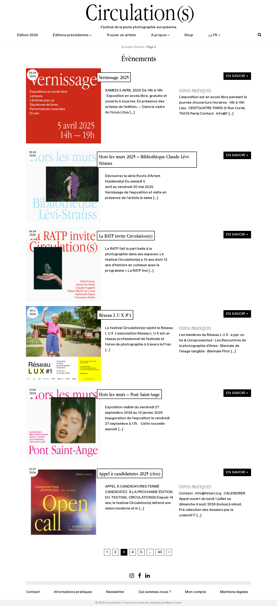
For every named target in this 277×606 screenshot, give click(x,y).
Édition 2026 (27, 35)
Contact (33, 592)
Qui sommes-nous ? (154, 592)
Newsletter (115, 592)
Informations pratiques (73, 592)
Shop (188, 35)
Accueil (126, 47)
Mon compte (195, 592)
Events (139, 47)
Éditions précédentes (70, 35)
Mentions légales (234, 592)
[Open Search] (259, 35)
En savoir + (237, 76)
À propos (158, 35)
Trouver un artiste (121, 35)
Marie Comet (173, 602)
